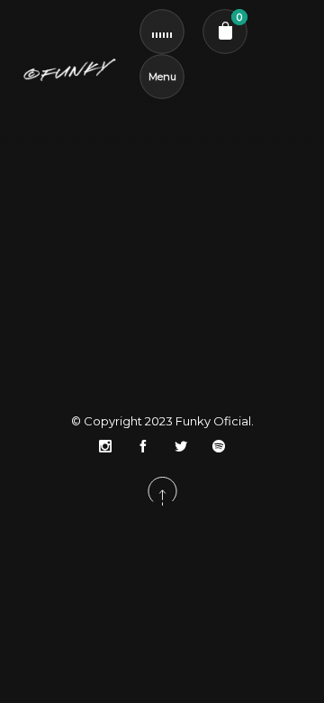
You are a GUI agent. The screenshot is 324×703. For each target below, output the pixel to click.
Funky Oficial (213, 421)
